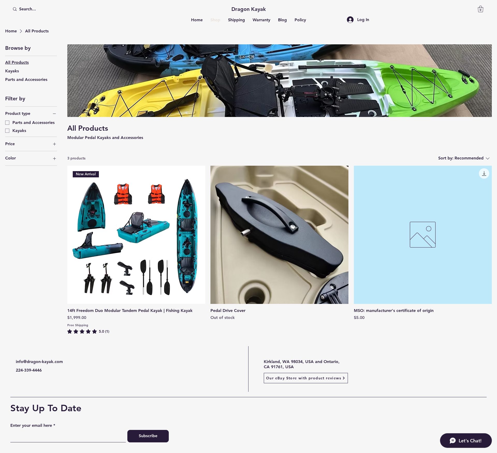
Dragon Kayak (248, 9)
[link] (88, 331)
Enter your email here (31, 425)
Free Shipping (77, 325)
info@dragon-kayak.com (39, 361)
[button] (480, 9)
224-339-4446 (29, 370)
